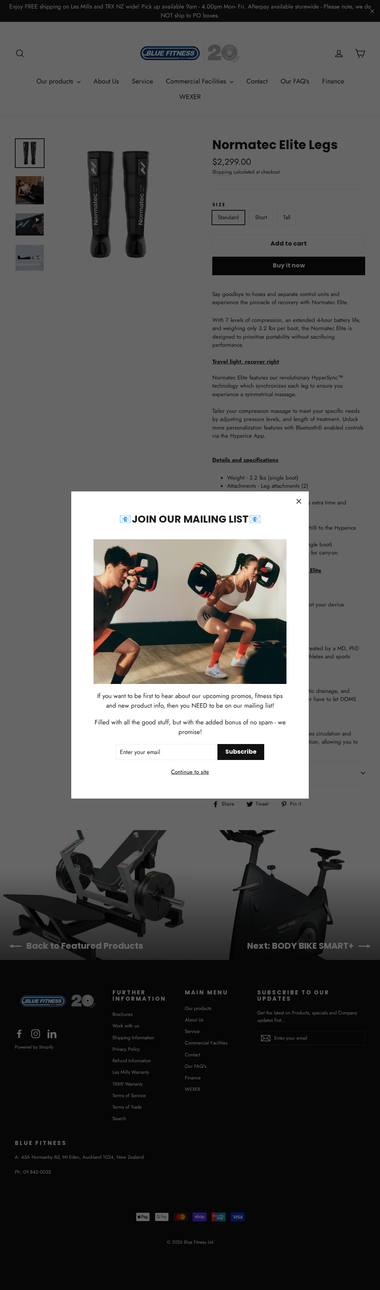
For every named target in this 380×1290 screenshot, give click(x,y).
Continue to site (190, 772)
